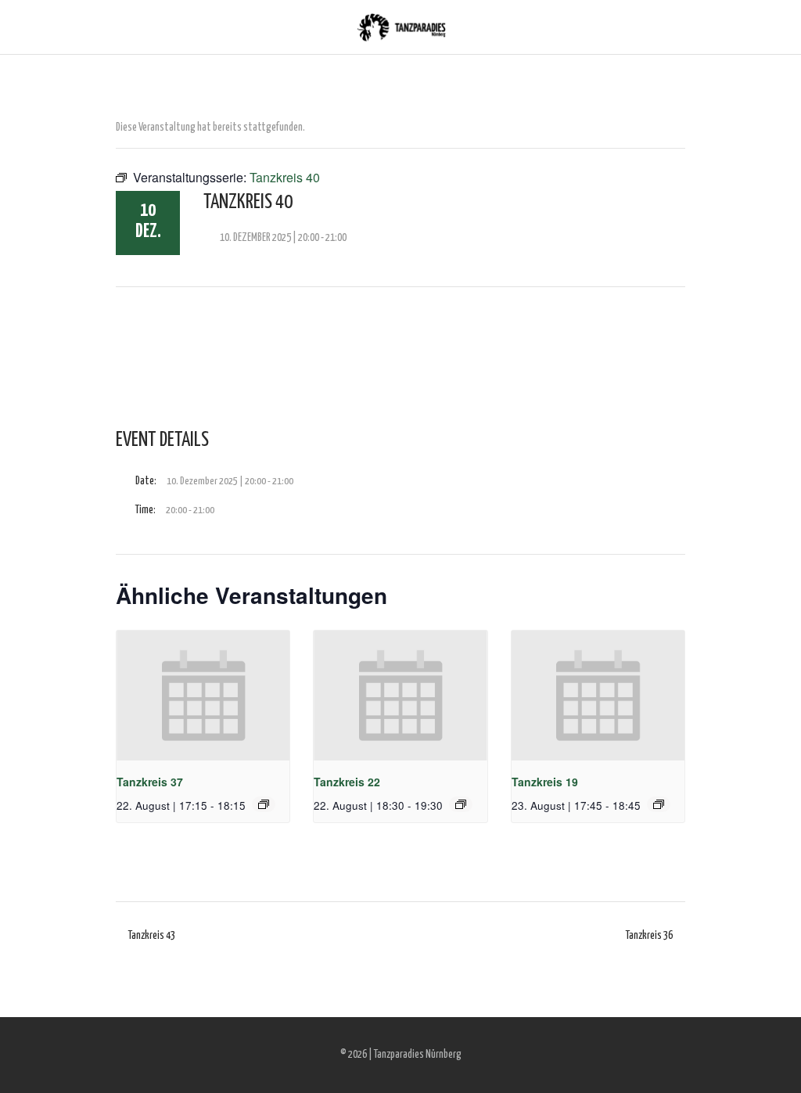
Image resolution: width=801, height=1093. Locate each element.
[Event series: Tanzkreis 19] (658, 804)
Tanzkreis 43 (151, 935)
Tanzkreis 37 (150, 781)
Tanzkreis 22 (347, 781)
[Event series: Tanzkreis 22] (460, 804)
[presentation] (203, 695)
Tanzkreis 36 (649, 935)
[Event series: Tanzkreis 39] (263, 804)
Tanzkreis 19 (545, 781)
